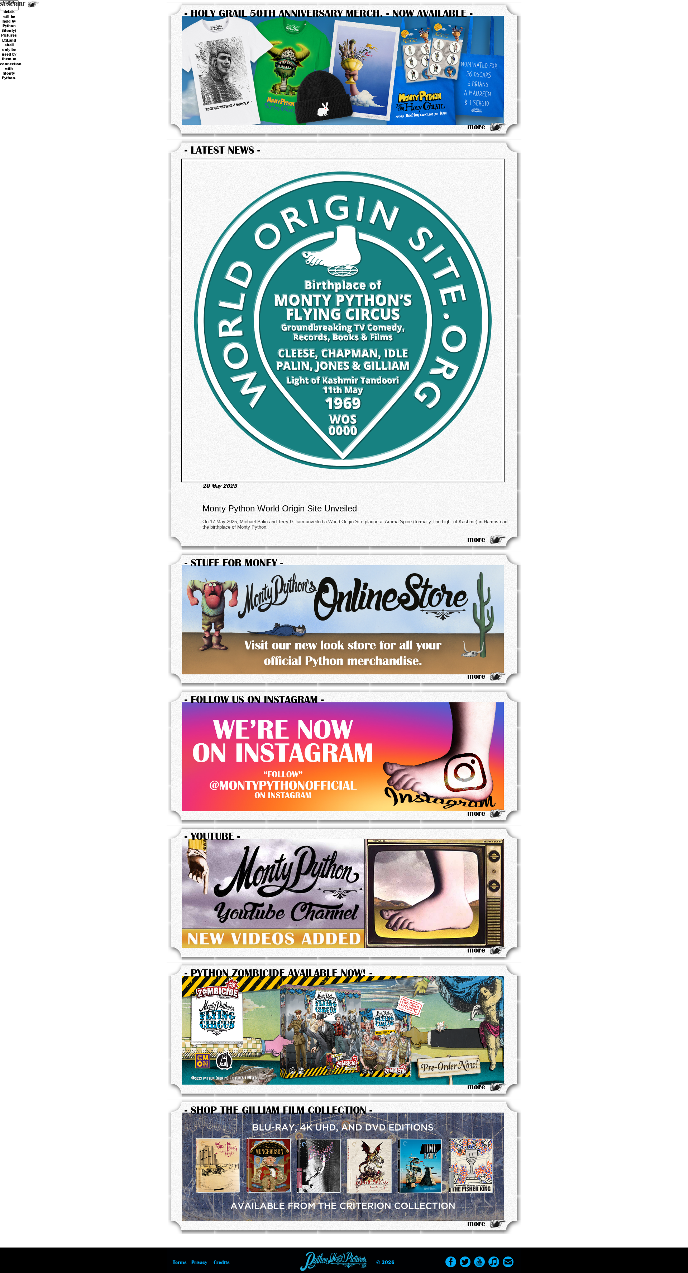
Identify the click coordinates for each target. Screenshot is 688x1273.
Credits (222, 1262)
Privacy (199, 1262)
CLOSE (9, 2)
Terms (180, 1262)
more (476, 126)
